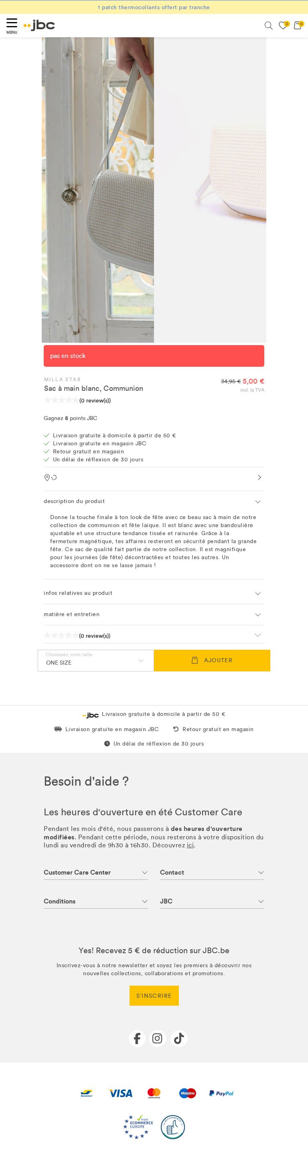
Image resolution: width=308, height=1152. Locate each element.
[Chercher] (268, 26)
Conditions (59, 901)
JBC (166, 901)
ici (190, 845)
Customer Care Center (77, 872)
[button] (154, 501)
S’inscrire (154, 995)
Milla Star (62, 379)
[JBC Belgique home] (39, 25)
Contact (172, 872)
